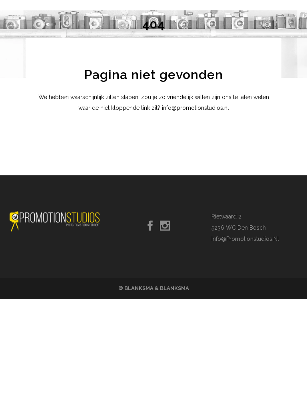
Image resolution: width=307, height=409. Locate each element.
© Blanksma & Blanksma (153, 288)
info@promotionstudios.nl (245, 239)
